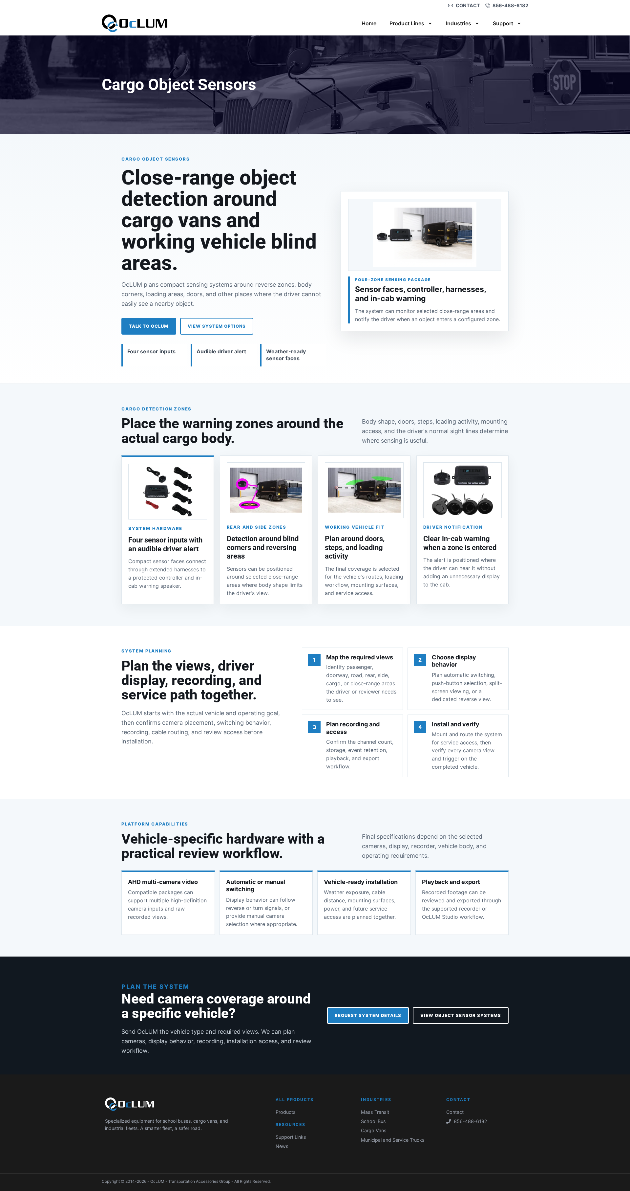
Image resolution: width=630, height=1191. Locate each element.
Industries (458, 23)
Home (369, 23)
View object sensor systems (460, 1015)
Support (503, 23)
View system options (217, 326)
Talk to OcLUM (149, 326)
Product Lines (406, 23)
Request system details (368, 1015)
